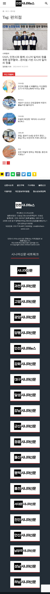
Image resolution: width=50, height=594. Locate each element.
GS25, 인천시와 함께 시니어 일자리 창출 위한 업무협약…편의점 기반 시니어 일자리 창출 (25, 60)
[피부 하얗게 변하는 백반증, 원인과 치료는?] (9, 152)
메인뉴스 (21, 100)
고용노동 (21, 132)
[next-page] (8, 163)
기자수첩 (21, 83)
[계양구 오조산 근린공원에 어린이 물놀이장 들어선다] (9, 102)
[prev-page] (4, 163)
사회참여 (6, 53)
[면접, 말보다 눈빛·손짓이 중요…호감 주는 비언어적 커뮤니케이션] (9, 135)
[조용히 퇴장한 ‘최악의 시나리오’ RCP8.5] (9, 119)
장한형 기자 (7, 67)
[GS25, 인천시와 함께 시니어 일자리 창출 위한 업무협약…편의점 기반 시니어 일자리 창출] (25, 36)
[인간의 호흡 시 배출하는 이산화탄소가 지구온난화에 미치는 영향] (9, 86)
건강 (19, 149)
